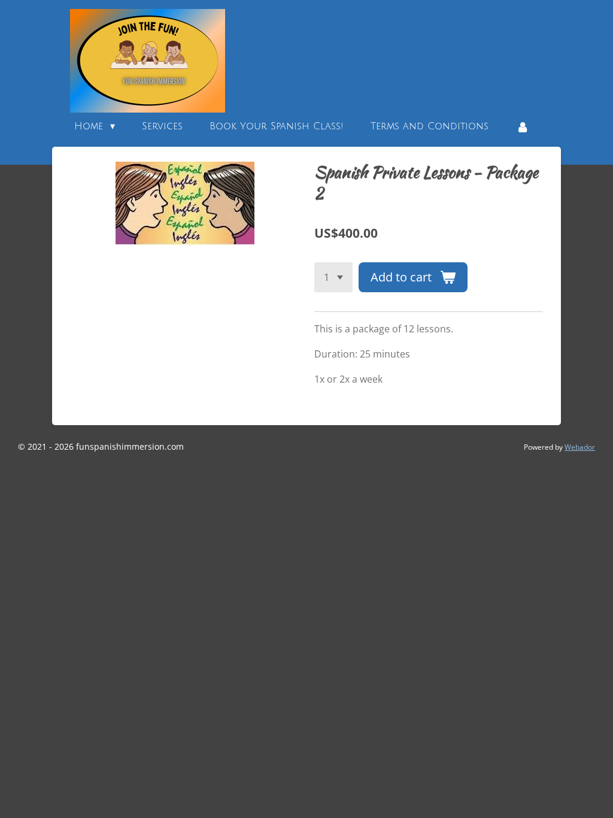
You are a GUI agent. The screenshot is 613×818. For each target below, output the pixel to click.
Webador (580, 447)
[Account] (522, 127)
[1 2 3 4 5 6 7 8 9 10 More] (333, 277)
